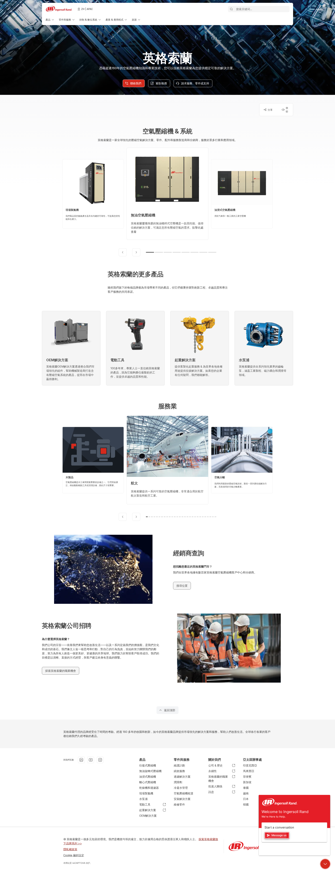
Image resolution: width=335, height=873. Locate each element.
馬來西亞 (248, 771)
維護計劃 (179, 765)
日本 (246, 799)
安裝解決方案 (182, 799)
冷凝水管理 (181, 787)
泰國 (246, 787)
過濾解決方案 (182, 776)
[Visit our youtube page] (90, 760)
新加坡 (247, 782)
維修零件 (179, 804)
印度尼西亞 (250, 765)
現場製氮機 (146, 793)
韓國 (246, 804)
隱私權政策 (70, 849)
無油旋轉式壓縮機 (150, 771)
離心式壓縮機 (147, 782)
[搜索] (231, 9)
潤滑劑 (178, 782)
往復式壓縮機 (147, 765)
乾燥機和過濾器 (149, 787)
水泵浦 (143, 799)
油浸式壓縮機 (147, 776)
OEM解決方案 (148, 815)
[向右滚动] (136, 252)
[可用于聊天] (325, 864)
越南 (246, 793)
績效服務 (179, 771)
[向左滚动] (123, 252)
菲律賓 (247, 776)
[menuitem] (50, 19)
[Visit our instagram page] (100, 760)
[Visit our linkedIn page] (81, 760)
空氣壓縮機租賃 (183, 793)
